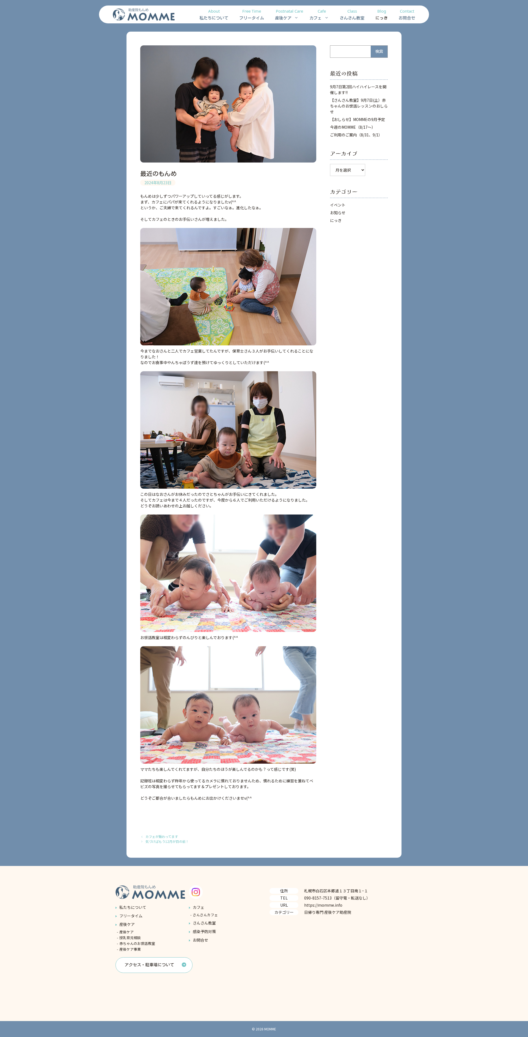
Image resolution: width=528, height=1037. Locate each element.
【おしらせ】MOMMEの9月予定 (357, 119)
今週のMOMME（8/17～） (352, 127)
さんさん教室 (352, 14)
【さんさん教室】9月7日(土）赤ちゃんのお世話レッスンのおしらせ (359, 105)
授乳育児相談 (130, 937)
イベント (337, 205)
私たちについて (213, 14)
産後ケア (289, 14)
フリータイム (251, 14)
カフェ (317, 14)
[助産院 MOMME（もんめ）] (144, 14)
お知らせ (337, 212)
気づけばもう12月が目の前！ (167, 841)
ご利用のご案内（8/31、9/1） (356, 134)
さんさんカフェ (205, 914)
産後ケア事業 (130, 949)
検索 (379, 51)
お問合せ (407, 14)
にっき (381, 14)
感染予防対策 (204, 931)
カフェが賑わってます (161, 836)
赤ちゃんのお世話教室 (137, 943)
